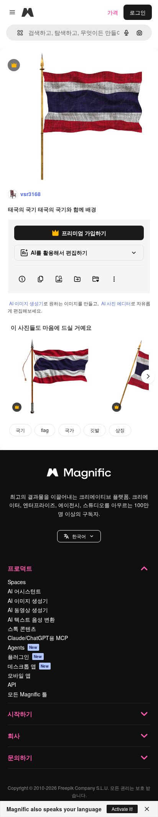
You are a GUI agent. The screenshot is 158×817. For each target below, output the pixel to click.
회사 (14, 735)
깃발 (94, 430)
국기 (20, 430)
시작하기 (20, 713)
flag (45, 430)
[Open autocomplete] (17, 33)
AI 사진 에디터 (116, 303)
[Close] (146, 809)
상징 (120, 430)
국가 (69, 430)
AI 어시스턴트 (24, 591)
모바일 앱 (19, 675)
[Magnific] (79, 474)
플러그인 (25, 656)
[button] (79, 536)
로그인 (138, 12)
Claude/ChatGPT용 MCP (38, 638)
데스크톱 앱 (28, 666)
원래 (44, 66)
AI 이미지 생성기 (26, 303)
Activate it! (122, 809)
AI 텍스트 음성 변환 (31, 619)
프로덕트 (20, 568)
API (12, 684)
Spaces (17, 582)
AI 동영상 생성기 (28, 610)
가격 (112, 12)
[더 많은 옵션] (114, 279)
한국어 (79, 536)
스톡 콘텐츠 (22, 628)
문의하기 (20, 757)
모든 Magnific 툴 (27, 694)
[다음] (148, 376)
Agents (23, 647)
